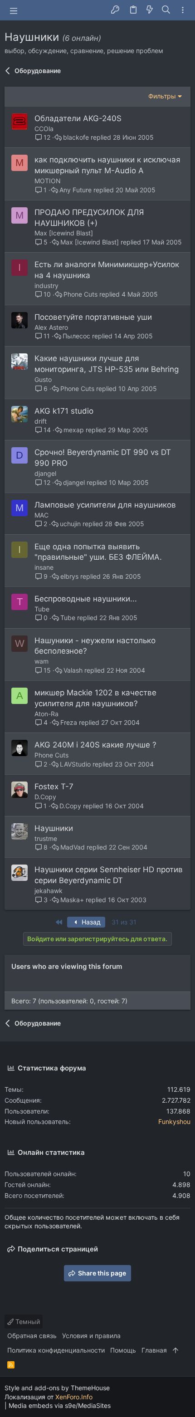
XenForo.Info (74, 1397)
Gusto (43, 379)
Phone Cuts (80, 294)
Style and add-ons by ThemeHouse (57, 1388)
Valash (73, 670)
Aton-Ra (46, 714)
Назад (90, 922)
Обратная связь (32, 1335)
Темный (27, 1321)
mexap (73, 430)
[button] (14, 10)
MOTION (47, 181)
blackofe (76, 137)
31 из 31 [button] (124, 922)
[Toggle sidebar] (182, 10)
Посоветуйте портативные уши (93, 317)
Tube (41, 609)
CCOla (44, 128)
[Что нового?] (149, 10)
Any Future (75, 190)
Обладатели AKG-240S (78, 118)
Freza (68, 722)
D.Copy (45, 797)
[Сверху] (175, 1350)
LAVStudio (75, 764)
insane (44, 567)
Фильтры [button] (162, 96)
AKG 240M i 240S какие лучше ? (95, 744)
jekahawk (48, 890)
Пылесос (76, 336)
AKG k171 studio (63, 410)
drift (40, 421)
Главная (154, 1350)
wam (41, 661)
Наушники (53, 828)
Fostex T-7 (53, 786)
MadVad (72, 847)
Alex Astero (51, 327)
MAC (41, 515)
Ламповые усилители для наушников (105, 504)
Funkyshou (174, 1121)
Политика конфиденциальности (56, 1350)
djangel (45, 473)
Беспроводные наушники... (85, 598)
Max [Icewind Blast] (63, 233)
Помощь (123, 1350)
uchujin (70, 524)
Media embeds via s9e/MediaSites (60, 1405)
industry (46, 285)
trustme (45, 838)
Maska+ (72, 900)
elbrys (69, 576)
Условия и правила (91, 1335)
